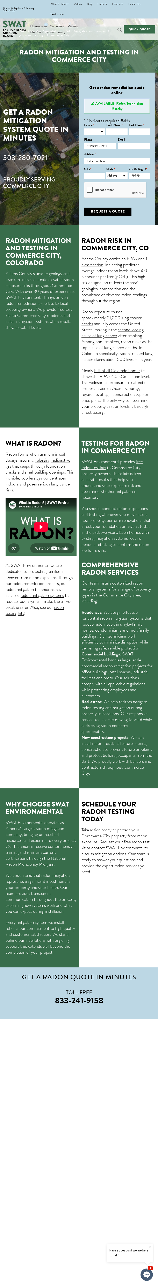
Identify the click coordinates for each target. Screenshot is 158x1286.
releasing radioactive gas (38, 463)
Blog (89, 4)
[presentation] (115, 190)
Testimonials (57, 14)
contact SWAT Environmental (117, 847)
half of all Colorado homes (117, 370)
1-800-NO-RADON (10, 35)
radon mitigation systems (42, 595)
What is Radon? (59, 4)
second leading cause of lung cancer (112, 332)
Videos (78, 4)
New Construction (42, 32)
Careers (102, 4)
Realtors (73, 26)
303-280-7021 (25, 158)
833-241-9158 (79, 1000)
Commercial (57, 26)
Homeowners (38, 26)
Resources (134, 4)
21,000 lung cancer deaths (111, 320)
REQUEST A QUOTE (108, 211)
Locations (117, 4)
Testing (60, 32)
